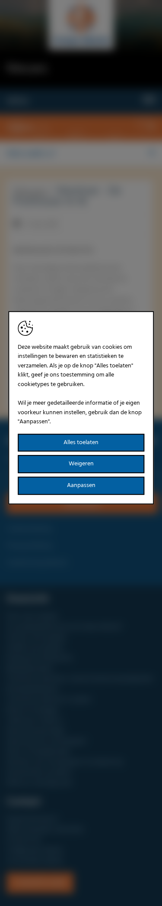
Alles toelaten (81, 443)
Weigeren (81, 464)
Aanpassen (81, 485)
